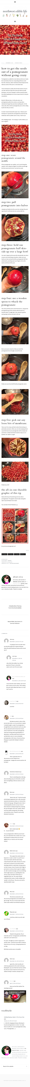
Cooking (16, 62)
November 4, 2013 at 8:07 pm (19, 680)
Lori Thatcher (13, 928)
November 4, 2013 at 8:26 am (16, 703)
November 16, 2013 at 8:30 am (17, 961)
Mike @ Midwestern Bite (15, 751)
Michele (11, 981)
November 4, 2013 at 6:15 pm (16, 826)
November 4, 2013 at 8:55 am (16, 753)
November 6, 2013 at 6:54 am (16, 853)
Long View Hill (13, 701)
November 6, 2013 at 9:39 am (16, 894)
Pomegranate (9, 562)
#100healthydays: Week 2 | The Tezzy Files (14, 1017)
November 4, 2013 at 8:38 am (16, 718)
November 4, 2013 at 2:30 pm (16, 774)
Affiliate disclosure (14, 563)
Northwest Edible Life (15, 11)
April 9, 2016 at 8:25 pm (15, 983)
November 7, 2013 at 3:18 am (16, 914)
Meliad (11, 823)
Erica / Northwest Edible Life (18, 676)
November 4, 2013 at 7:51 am (16, 641)
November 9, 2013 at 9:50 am (16, 931)
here (17, 504)
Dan (11, 716)
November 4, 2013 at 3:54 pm (16, 794)
